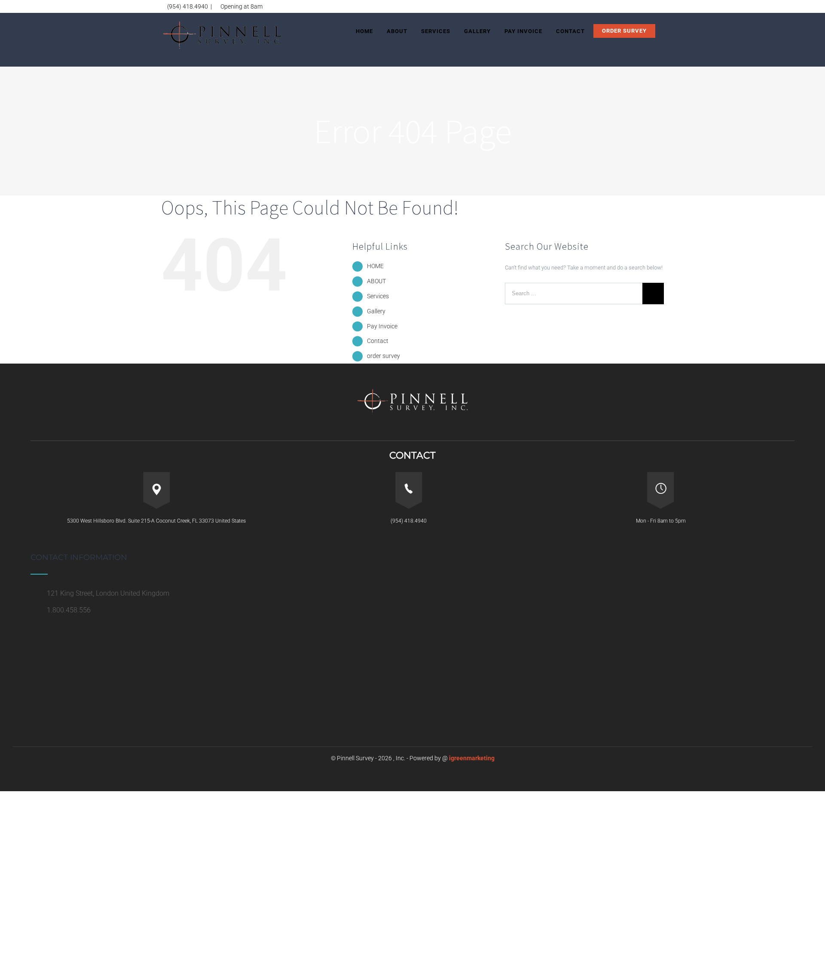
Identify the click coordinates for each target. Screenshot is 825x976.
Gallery (376, 311)
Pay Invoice (382, 326)
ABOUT (376, 281)
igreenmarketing (472, 758)
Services (378, 296)
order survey (383, 355)
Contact (377, 340)
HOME (375, 266)
